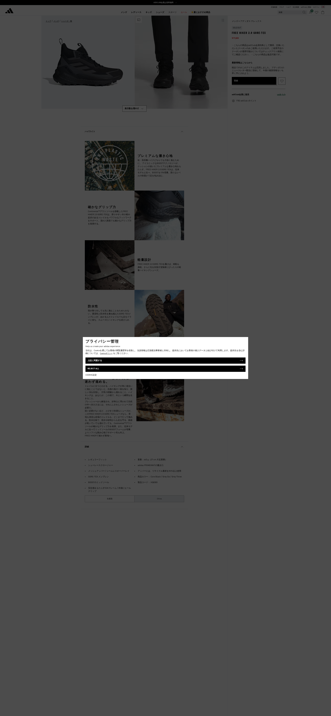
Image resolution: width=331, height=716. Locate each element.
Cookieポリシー (106, 353)
